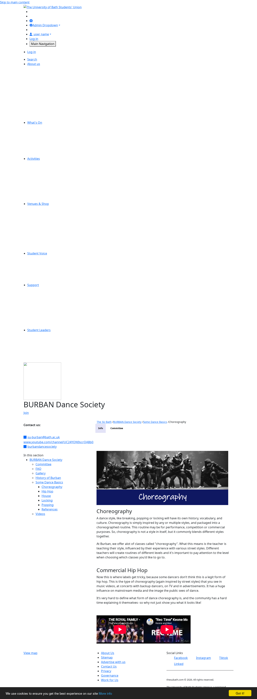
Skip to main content (15, 2)
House (46, 496)
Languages (41, 357)
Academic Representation (51, 258)
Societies (39, 190)
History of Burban (48, 478)
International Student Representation (60, 271)
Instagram (203, 658)
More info (105, 693)
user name (41, 34)
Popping (48, 505)
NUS (36, 100)
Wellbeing (40, 316)
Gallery (41, 473)
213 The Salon (43, 208)
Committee (43, 464)
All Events (40, 127)
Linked (178, 664)
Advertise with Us (45, 68)
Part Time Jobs (43, 104)
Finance (38, 86)
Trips (36, 154)
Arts (36, 168)
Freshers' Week (44, 136)
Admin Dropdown (45, 25)
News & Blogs (43, 95)
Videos (40, 514)
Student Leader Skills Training (54, 339)
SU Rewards (41, 249)
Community (41, 172)
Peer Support (42, 307)
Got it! (240, 693)
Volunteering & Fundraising (53, 199)
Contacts (39, 321)
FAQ (38, 469)
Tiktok (223, 658)
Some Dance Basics (49, 482)
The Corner (41, 226)
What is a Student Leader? (51, 334)
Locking (47, 500)
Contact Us (41, 77)
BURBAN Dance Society (46, 460)
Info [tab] (100, 428)
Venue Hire (41, 244)
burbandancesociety (42, 447)
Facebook (181, 658)
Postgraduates (43, 186)
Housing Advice (44, 303)
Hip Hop (47, 491)
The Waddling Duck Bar (50, 240)
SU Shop (39, 222)
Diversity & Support (47, 177)
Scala (37, 217)
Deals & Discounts (46, 132)
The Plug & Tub (44, 235)
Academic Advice (45, 294)
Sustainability (42, 118)
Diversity (39, 82)
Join (26, 413)
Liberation (40, 276)
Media (37, 181)
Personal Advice (44, 298)
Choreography (52, 487)
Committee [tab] (116, 428)
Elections (39, 262)
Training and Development (52, 348)
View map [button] (30, 653)
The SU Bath (104, 422)
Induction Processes (47, 344)
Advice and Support (47, 289)
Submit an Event (44, 150)
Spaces (38, 109)
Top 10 (38, 280)
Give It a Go (41, 141)
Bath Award (41, 353)
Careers (38, 73)
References (50, 509)
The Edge (39, 231)
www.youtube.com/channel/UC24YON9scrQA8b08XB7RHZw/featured (73, 442)
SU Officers (41, 113)
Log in (34, 39)
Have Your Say (43, 267)
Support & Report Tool (49, 325)
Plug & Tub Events (46, 145)
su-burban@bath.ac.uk (43, 437)
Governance (42, 91)
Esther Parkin (42, 213)
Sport (37, 195)
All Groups (40, 163)
